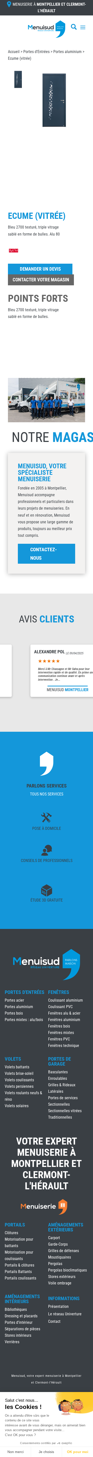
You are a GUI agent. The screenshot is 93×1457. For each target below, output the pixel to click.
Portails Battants (18, 1271)
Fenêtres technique (63, 1045)
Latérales (55, 1091)
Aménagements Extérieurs (65, 1227)
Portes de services (63, 1097)
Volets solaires (17, 1105)
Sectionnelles (59, 1104)
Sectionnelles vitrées (65, 1110)
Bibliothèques (16, 1309)
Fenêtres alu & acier (64, 1013)
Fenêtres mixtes (61, 1032)
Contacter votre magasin (41, 280)
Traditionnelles (60, 1117)
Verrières (12, 1341)
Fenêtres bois (59, 1026)
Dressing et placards (21, 1316)
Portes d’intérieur (18, 1322)
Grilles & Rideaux (61, 1085)
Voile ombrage (59, 1283)
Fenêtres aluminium (64, 1019)
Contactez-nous (43, 553)
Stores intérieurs (18, 1335)
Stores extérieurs (61, 1276)
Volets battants (17, 1067)
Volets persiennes (19, 1086)
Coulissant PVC (60, 1006)
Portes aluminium (67, 51)
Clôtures (11, 1232)
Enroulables (57, 1078)
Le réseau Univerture (65, 1314)
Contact (54, 1322)
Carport (54, 1237)
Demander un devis (40, 269)
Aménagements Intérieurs (22, 1298)
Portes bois (14, 1013)
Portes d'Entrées (36, 51)
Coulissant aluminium (65, 1000)
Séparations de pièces (22, 1329)
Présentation (58, 1307)
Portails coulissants (20, 1278)
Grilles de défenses (63, 1250)
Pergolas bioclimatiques (67, 1270)
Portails (15, 1225)
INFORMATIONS (64, 1298)
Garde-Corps (58, 1244)
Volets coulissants (19, 1080)
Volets (13, 1059)
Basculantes (58, 1072)
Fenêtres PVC (59, 1039)
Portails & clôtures (19, 1265)
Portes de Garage (59, 1061)
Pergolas (55, 1263)
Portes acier (14, 1000)
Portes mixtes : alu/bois (24, 1019)
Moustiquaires (59, 1257)
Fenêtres (58, 992)
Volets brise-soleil (19, 1073)
